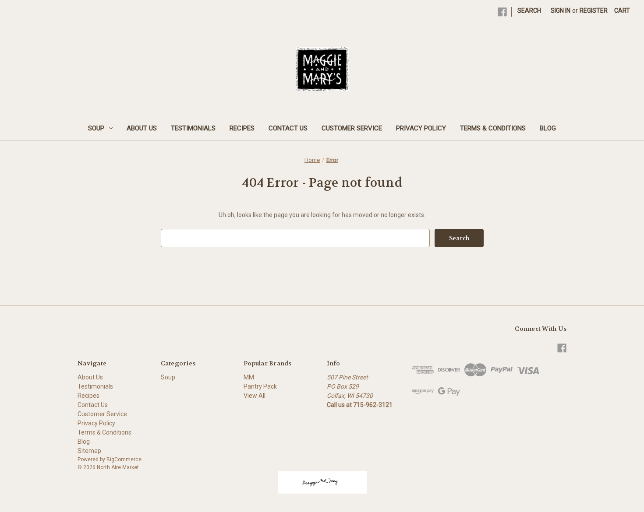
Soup (96, 128)
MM (249, 377)
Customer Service (352, 128)
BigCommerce (124, 459)
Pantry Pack (260, 386)
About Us (142, 128)
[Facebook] (502, 12)
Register (594, 10)
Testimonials (193, 128)
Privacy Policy (421, 128)
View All (254, 395)
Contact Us (288, 128)
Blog (548, 128)
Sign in (560, 10)
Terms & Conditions (493, 128)
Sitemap (89, 450)
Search (529, 10)
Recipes (242, 128)
